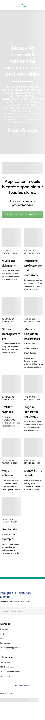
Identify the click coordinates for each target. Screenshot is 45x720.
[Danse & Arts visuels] (33, 447)
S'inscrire (41, 611)
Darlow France (24, 685)
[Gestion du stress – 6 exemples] (11, 506)
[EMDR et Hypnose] (11, 384)
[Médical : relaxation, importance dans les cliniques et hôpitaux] (33, 306)
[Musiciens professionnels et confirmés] (33, 237)
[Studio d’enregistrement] (11, 306)
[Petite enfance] (11, 447)
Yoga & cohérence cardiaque (31, 411)
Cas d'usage (8, 251)
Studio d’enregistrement (11, 333)
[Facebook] (16, 693)
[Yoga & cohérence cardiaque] (33, 384)
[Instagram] (25, 693)
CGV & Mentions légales (10, 672)
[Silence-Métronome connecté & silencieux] (22, 5)
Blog (2, 634)
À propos (4, 629)
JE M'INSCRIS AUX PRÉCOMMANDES (22, 215)
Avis (1, 638)
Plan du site (5, 676)
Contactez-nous (7, 662)
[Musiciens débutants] (11, 237)
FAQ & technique (7, 667)
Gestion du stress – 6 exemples (9, 534)
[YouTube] (20, 693)
